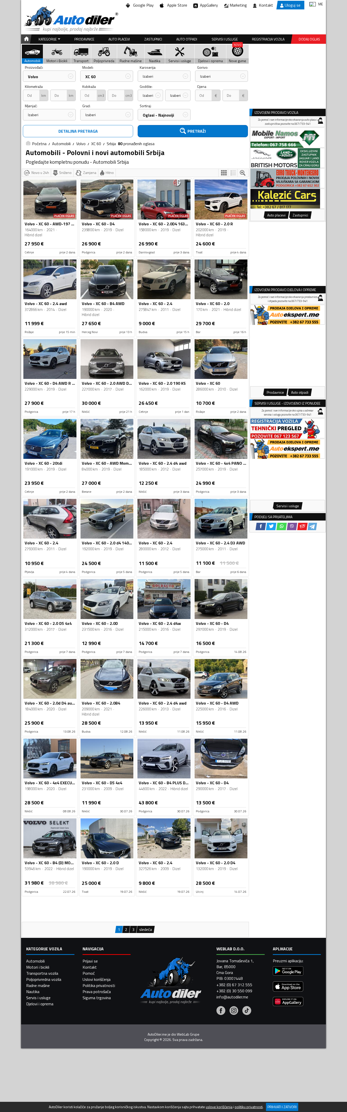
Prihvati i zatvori (282, 1106)
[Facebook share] (261, 526)
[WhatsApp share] (281, 526)
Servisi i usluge (225, 39)
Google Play (142, 5)
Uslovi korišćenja (97, 979)
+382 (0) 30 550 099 (234, 991)
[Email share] (302, 526)
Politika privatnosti (99, 985)
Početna (39, 144)
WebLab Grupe (188, 1034)
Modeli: (87, 67)
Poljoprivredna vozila (43, 979)
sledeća (145, 929)
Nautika (32, 992)
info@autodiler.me (232, 997)
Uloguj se (293, 5)
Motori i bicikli (37, 967)
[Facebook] (220, 1011)
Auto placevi (119, 39)
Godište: (146, 86)
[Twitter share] (271, 526)
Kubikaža (89, 86)
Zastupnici (153, 39)
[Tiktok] (246, 1011)
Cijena (201, 86)
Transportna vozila (42, 973)
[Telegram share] (312, 526)
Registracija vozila (268, 39)
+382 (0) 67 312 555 (234, 985)
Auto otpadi (186, 39)
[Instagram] (233, 1011)
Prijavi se (90, 961)
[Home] (25, 39)
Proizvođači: (34, 67)
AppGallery (208, 5)
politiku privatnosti (249, 1106)
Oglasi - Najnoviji (158, 115)
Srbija (111, 144)
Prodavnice (84, 39)
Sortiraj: (145, 105)
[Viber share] (292, 526)
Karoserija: (148, 67)
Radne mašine (38, 985)
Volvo (33, 77)
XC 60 (90, 77)
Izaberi (148, 76)
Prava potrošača (97, 992)
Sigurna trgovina (97, 998)
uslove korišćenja (219, 1106)
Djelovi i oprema (39, 1004)
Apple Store (176, 5)
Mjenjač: (31, 105)
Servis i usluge (38, 998)
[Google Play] (288, 971)
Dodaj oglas (309, 39)
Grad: (86, 105)
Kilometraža (34, 86)
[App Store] (288, 987)
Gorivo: (202, 67)
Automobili (61, 144)
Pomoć (89, 973)
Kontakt (266, 5)
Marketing (238, 5)
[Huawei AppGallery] (288, 1002)
